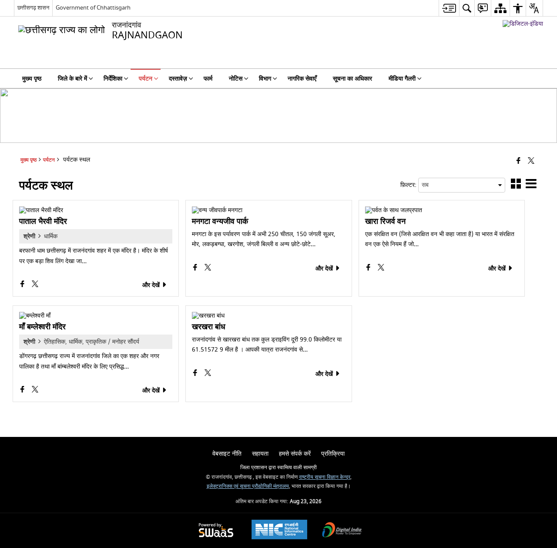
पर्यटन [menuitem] (145, 78)
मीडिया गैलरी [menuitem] (402, 78)
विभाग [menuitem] (265, 78)
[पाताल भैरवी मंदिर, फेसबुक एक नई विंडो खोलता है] (23, 285)
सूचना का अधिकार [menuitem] (352, 78)
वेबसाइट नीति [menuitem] (227, 453)
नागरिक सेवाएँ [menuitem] (302, 78)
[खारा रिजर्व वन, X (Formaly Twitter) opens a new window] (381, 268)
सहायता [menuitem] (260, 453)
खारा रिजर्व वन (385, 221)
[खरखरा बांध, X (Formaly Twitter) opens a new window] (208, 374)
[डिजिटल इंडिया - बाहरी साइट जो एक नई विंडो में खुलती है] (523, 23)
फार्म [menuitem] (208, 78)
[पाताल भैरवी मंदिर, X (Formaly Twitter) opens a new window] (35, 285)
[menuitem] (449, 8)
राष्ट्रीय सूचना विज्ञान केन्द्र (324, 477)
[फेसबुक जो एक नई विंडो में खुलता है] (518, 161)
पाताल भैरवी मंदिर (43, 221)
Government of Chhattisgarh (93, 7)
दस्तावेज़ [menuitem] (178, 78)
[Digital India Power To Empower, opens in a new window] (342, 531)
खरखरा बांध (208, 327)
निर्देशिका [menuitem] (113, 78)
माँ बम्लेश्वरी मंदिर (42, 327)
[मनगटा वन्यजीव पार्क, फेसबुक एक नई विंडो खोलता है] (196, 268)
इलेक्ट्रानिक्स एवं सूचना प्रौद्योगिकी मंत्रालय (248, 486)
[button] (516, 185)
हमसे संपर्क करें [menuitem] (295, 453)
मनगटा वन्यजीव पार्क (220, 221)
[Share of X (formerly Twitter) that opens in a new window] (531, 161)
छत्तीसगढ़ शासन (33, 7)
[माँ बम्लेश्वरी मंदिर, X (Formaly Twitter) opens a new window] (35, 390)
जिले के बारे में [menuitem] (72, 78)
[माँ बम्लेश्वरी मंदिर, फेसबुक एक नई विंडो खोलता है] (23, 390)
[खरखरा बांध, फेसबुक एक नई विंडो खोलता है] (196, 374)
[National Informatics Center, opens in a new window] (279, 530)
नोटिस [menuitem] (235, 78)
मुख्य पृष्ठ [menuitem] (31, 78)
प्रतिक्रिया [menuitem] (333, 453)
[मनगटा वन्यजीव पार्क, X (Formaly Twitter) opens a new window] (208, 268)
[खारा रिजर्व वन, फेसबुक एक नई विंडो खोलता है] (369, 268)
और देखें (151, 285)
